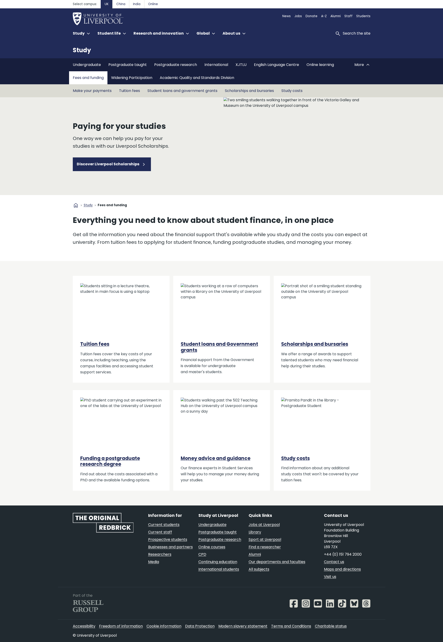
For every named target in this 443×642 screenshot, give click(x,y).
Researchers (159, 554)
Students (363, 16)
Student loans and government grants (182, 90)
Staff (348, 16)
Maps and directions (342, 569)
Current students (164, 524)
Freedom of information (121, 626)
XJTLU (241, 64)
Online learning (320, 64)
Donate (311, 16)
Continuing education (217, 561)
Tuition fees (129, 90)
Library (255, 532)
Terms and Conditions (291, 626)
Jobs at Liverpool (264, 524)
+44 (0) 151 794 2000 (343, 554)
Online (153, 4)
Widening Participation (131, 77)
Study (82, 50)
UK (107, 4)
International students (218, 569)
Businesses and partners (170, 547)
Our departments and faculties (277, 561)
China (120, 4)
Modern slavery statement (242, 626)
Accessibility (84, 626)
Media (153, 561)
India (136, 4)
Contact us (334, 561)
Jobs (298, 16)
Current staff (160, 532)
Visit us (330, 576)
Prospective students (167, 539)
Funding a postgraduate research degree (110, 461)
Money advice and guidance (215, 458)
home (76, 205)
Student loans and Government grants (219, 347)
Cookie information (164, 626)
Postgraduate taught (127, 64)
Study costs (292, 90)
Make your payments (92, 90)
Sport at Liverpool (265, 539)
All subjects (259, 569)
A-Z (324, 16)
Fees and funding (88, 77)
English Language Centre (276, 64)
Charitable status (331, 626)
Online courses (211, 547)
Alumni (335, 16)
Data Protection (200, 626)
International (216, 64)
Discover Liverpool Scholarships (108, 164)
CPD (202, 554)
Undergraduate (87, 64)
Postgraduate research (175, 64)
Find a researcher (265, 547)
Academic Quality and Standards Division (197, 77)
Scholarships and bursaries (249, 90)
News (286, 16)
